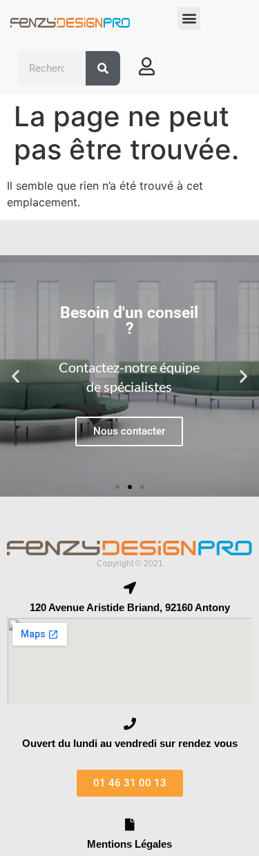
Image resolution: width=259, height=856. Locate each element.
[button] (189, 18)
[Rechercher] (103, 68)
